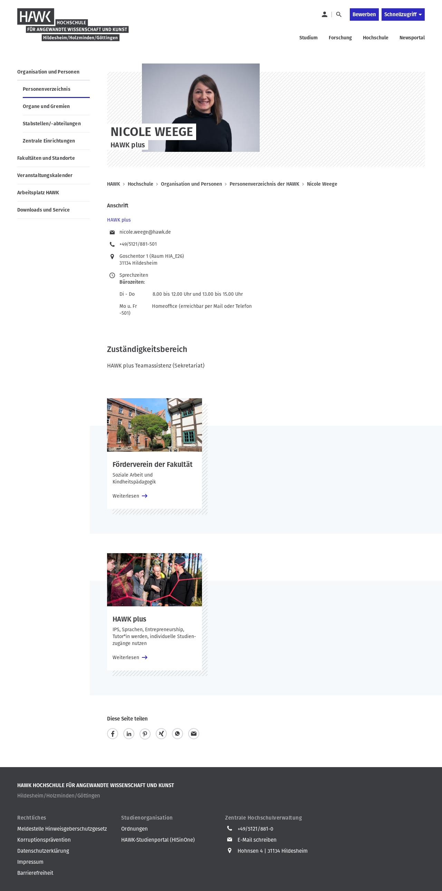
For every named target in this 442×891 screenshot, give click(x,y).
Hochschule (140, 184)
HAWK (113, 184)
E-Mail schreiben (257, 840)
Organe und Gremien (46, 106)
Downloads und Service (43, 210)
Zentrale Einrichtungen (49, 141)
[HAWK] (73, 29)
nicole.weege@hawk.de (145, 232)
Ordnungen (134, 829)
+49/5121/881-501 (138, 244)
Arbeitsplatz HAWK (38, 193)
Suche (339, 14)
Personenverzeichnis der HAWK (264, 184)
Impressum (30, 862)
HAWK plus (119, 220)
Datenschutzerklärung (43, 851)
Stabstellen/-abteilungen (52, 124)
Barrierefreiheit (35, 873)
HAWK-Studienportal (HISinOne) (158, 840)
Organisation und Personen (48, 72)
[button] (112, 734)
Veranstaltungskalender (45, 175)
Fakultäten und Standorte (46, 158)
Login (324, 14)
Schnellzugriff (400, 14)
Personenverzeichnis (46, 89)
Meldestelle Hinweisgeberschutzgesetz (62, 829)
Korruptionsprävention (44, 840)
